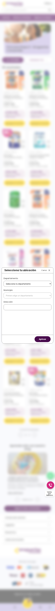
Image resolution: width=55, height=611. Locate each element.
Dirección (8, 302)
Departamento (11, 278)
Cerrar (44, 270)
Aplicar (42, 339)
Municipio (8, 290)
